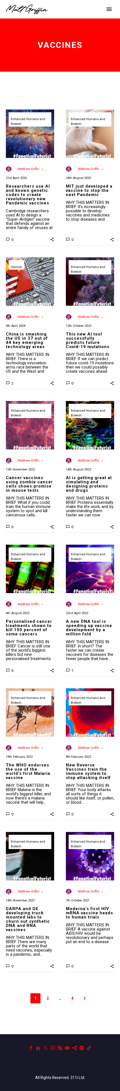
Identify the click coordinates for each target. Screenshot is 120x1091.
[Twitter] (45, 1048)
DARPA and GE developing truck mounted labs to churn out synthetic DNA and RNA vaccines (28, 919)
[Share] (74, 1048)
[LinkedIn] (38, 1048)
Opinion (16, 267)
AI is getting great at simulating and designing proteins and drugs (89, 484)
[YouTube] (67, 1048)
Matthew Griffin (28, 169)
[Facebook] (31, 1048)
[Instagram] (53, 1048)
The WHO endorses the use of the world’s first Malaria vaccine (28, 771)
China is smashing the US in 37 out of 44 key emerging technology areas (27, 340)
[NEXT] (85, 998)
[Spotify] (82, 1048)
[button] (52, 239)
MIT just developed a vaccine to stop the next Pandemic (89, 190)
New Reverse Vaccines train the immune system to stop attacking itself (88, 771)
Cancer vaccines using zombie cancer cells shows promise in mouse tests (29, 484)
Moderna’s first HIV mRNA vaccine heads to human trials (89, 913)
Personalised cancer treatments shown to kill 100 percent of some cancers (29, 628)
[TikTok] (89, 1048)
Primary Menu (109, 9)
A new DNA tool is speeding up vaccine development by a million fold (89, 628)
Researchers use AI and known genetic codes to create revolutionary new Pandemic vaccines (28, 195)
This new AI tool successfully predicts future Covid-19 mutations (87, 340)
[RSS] (60, 1048)
